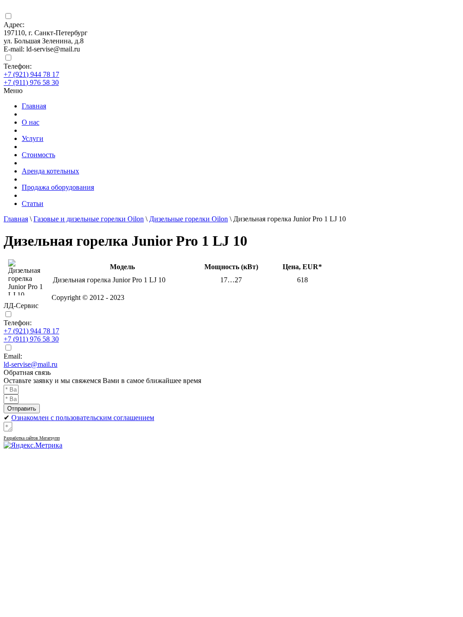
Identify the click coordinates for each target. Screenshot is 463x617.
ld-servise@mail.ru (30, 364)
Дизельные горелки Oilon (188, 219)
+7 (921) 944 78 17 (31, 74)
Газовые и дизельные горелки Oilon (88, 219)
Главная (16, 219)
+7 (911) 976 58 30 (31, 82)
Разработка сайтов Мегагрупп (32, 437)
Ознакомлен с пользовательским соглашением (82, 417)
